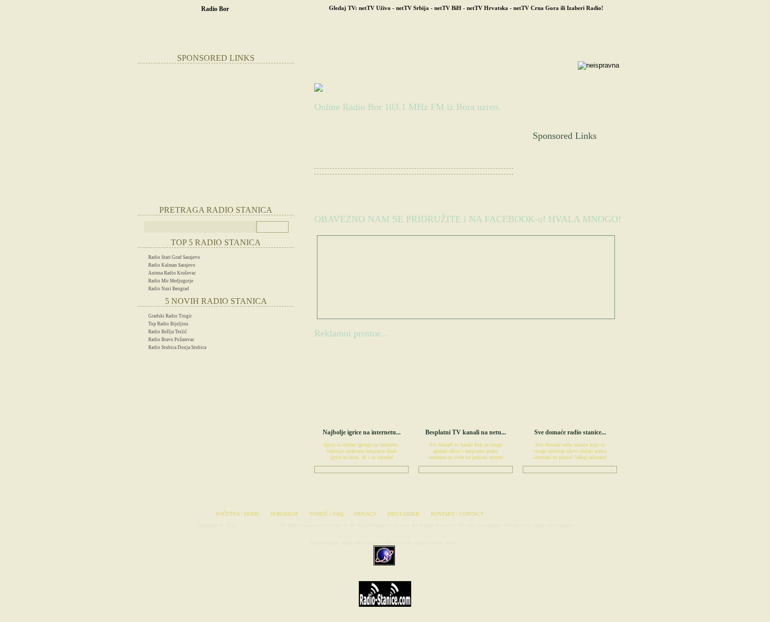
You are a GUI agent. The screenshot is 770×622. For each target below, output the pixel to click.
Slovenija (511, 33)
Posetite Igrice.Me (361, 469)
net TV (377, 537)
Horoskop (284, 514)
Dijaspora (475, 33)
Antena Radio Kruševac (172, 273)
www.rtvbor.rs (390, 139)
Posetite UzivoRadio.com (570, 469)
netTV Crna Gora (536, 8)
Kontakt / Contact (457, 514)
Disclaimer (404, 514)
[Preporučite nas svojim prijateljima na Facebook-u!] (369, 87)
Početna (329, 33)
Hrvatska (402, 33)
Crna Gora (438, 33)
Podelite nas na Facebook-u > (454, 158)
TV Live (446, 537)
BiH (377, 33)
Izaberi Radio (584, 8)
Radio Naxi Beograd (168, 288)
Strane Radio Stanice (349, 40)
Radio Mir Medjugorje (170, 280)
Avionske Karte (329, 537)
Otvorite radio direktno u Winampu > (365, 158)
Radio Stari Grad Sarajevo (174, 257)
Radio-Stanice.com (257, 525)
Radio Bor (215, 9)
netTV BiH (447, 8)
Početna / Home (237, 514)
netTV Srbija (412, 8)
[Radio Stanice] (385, 614)
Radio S (357, 537)
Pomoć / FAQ (326, 514)
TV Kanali (422, 537)
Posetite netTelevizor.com (465, 469)
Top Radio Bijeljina (168, 323)
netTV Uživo (375, 8)
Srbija (357, 33)
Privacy (365, 514)
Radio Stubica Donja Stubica (177, 347)
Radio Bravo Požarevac (171, 339)
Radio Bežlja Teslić (167, 331)
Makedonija (550, 33)
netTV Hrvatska (487, 8)
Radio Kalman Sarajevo (171, 265)
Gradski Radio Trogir (170, 316)
